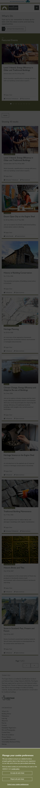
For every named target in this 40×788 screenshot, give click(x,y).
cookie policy (15, 769)
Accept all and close (17, 773)
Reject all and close (17, 779)
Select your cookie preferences (18, 784)
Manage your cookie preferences (17, 755)
